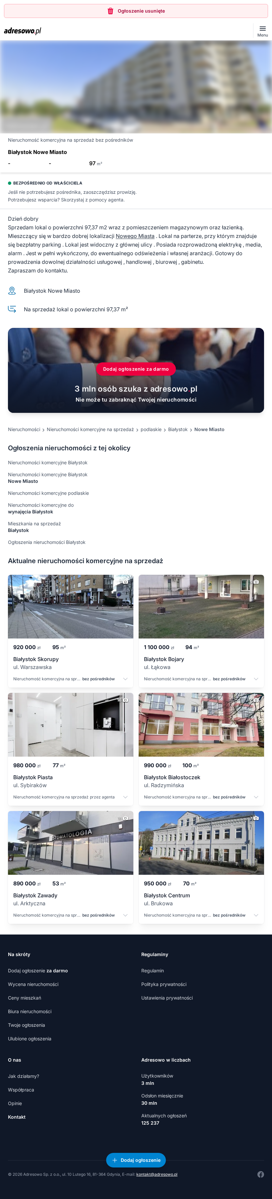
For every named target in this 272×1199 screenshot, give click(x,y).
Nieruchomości (24, 429)
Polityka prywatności (163, 984)
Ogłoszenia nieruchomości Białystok (47, 542)
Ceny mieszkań (24, 998)
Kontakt (17, 1117)
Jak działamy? (23, 1076)
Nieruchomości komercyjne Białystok (48, 462)
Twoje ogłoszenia (26, 1025)
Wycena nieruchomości (33, 984)
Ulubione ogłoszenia (29, 1038)
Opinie (15, 1103)
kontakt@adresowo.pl (156, 1174)
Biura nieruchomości (29, 1011)
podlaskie (151, 429)
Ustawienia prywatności (167, 998)
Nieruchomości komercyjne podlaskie (48, 493)
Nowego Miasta (135, 236)
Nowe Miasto (209, 429)
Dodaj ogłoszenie (38, 970)
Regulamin (152, 970)
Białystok (178, 429)
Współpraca (21, 1089)
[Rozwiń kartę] (125, 679)
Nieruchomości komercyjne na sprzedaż (90, 429)
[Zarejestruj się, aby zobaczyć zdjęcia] (136, 86)
